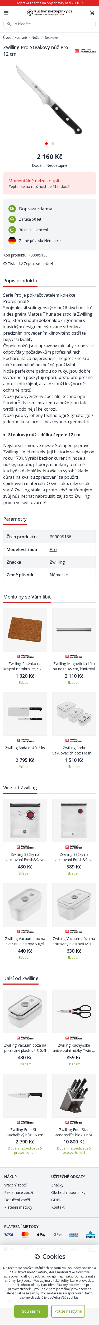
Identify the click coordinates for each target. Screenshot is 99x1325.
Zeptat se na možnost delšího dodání (40, 186)
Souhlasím (31, 1311)
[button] (46, 141)
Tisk (11, 263)
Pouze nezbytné (68, 1311)
